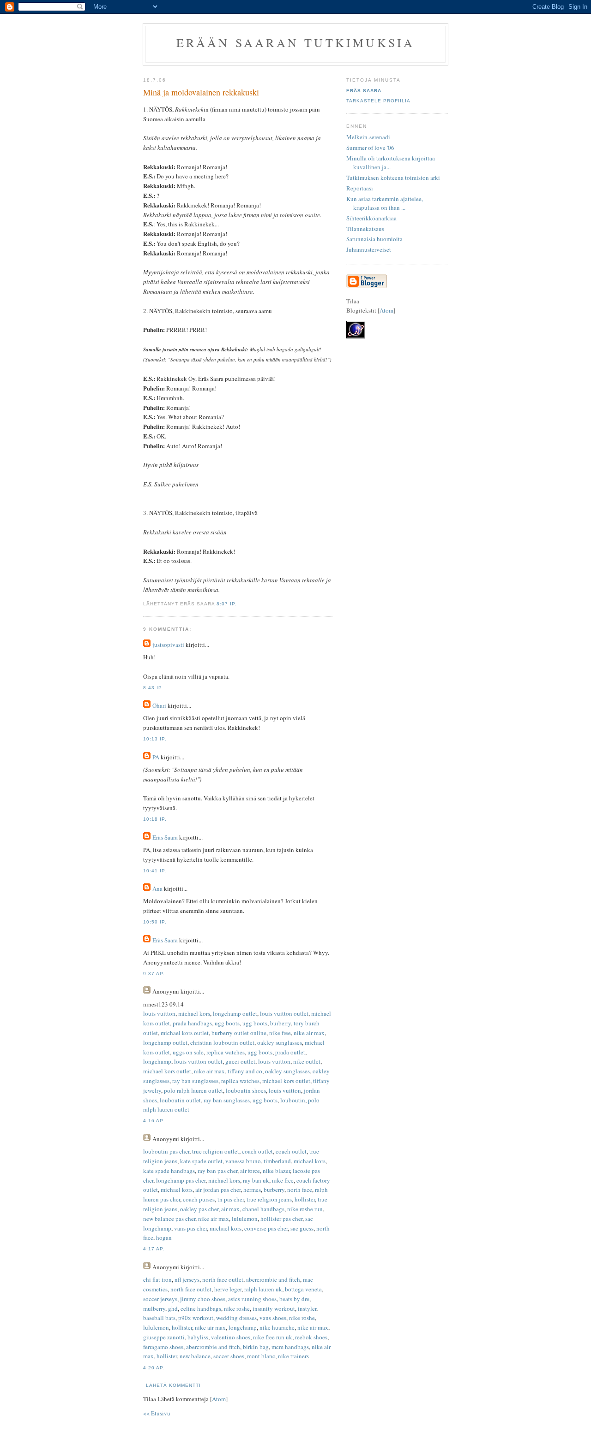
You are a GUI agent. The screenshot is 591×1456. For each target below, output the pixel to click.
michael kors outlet (185, 1033)
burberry (280, 1023)
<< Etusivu (156, 1413)
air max (230, 1209)
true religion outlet (215, 1151)
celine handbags (201, 1308)
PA (155, 757)
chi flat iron (157, 1279)
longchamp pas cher (180, 1180)
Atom (219, 1399)
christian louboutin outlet (222, 1042)
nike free (280, 1033)
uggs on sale (188, 1052)
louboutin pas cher (166, 1151)
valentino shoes (230, 1337)
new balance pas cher (169, 1218)
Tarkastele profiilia (378, 100)
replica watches (225, 1052)
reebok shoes (311, 1337)
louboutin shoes (246, 1090)
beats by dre (294, 1299)
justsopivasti (168, 644)
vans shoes (272, 1318)
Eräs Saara (165, 837)
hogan (164, 1237)
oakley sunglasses (279, 1042)
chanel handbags (263, 1209)
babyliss (197, 1337)
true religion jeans (269, 1199)
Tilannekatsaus (365, 229)
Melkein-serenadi (368, 137)
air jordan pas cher (218, 1189)
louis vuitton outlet (284, 1013)
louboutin (292, 1100)
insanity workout (274, 1308)
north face (299, 1189)
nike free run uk (272, 1337)
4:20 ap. (154, 1367)
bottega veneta (303, 1289)
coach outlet (257, 1151)
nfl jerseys (187, 1279)
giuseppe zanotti (164, 1337)
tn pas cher (230, 1199)
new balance (195, 1356)
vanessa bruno (243, 1161)
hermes (252, 1189)
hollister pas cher (281, 1218)
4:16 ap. (154, 1120)
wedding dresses (236, 1318)
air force (250, 1170)
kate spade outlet (201, 1161)
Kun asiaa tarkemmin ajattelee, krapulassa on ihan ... (384, 203)
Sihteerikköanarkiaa (371, 218)
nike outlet (306, 1061)
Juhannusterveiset (368, 249)
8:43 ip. (153, 687)
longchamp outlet (235, 1013)
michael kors (194, 1013)
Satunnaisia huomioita (374, 239)
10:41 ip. (155, 870)
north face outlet (222, 1279)
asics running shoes (252, 1299)
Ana (157, 888)
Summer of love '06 (370, 147)
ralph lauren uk (263, 1289)
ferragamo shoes (163, 1347)
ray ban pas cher (217, 1170)
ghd (173, 1308)
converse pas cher (266, 1228)
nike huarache (277, 1327)
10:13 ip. (155, 738)
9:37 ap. (154, 973)
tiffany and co (245, 1071)
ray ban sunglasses (195, 1081)
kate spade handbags (169, 1170)
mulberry (154, 1308)
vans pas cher (190, 1228)
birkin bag (256, 1347)
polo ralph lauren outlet (193, 1090)
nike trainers (293, 1356)
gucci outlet (240, 1061)
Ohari (159, 705)
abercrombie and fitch (273, 1279)
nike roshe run (305, 1209)
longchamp (157, 1061)
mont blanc (261, 1356)
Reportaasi (359, 188)
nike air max (309, 1033)
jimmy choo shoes (202, 1299)
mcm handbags (290, 1347)
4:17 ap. (154, 1248)
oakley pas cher (199, 1209)
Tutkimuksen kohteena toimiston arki (393, 177)
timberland (277, 1161)
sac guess (302, 1228)
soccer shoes (228, 1356)
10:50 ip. (155, 921)
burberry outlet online (238, 1033)
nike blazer (276, 1170)
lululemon (245, 1218)
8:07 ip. (227, 603)
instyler (307, 1308)
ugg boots (227, 1023)
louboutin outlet (180, 1100)
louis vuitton (159, 1013)
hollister (305, 1199)
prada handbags (192, 1023)
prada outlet (290, 1052)
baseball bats (159, 1318)
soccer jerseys (160, 1299)
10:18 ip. (155, 819)
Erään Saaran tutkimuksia (295, 42)
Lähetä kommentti (173, 1385)
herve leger (227, 1289)
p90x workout (195, 1318)
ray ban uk (256, 1180)
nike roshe (237, 1308)
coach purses (199, 1199)
